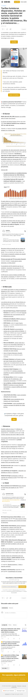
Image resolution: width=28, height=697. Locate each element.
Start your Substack (9, 690)
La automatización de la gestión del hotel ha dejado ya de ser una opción (14, 543)
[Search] (25, 625)
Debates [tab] (15, 625)
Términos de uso (16, 589)
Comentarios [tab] (5, 608)
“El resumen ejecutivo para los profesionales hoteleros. (8, 647)
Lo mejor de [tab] (4, 625)
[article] (14, 633)
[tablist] (7, 608)
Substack (7, 694)
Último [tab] (9, 625)
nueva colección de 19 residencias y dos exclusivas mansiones (13, 378)
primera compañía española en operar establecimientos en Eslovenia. (14, 372)
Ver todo (4, 668)
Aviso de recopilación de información (14, 591)
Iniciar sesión (24, 2)
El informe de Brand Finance (9, 121)
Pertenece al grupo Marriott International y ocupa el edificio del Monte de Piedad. (15, 386)
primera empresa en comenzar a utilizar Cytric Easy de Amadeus (13, 527)
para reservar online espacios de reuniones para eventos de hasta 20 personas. (13, 520)
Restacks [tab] (11, 608)
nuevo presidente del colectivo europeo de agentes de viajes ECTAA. (14, 405)
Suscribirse (17, 2)
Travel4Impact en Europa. (15, 571)
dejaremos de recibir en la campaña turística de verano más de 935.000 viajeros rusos (14, 213)
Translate (4, 5)
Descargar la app (21, 690)
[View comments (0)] (7, 29)
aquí (9, 107)
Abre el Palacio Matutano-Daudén (13, 353)
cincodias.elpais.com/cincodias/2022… (11, 500)
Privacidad (14, 686)
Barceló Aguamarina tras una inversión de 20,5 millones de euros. (15, 314)
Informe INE (4, 170)
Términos (19, 686)
